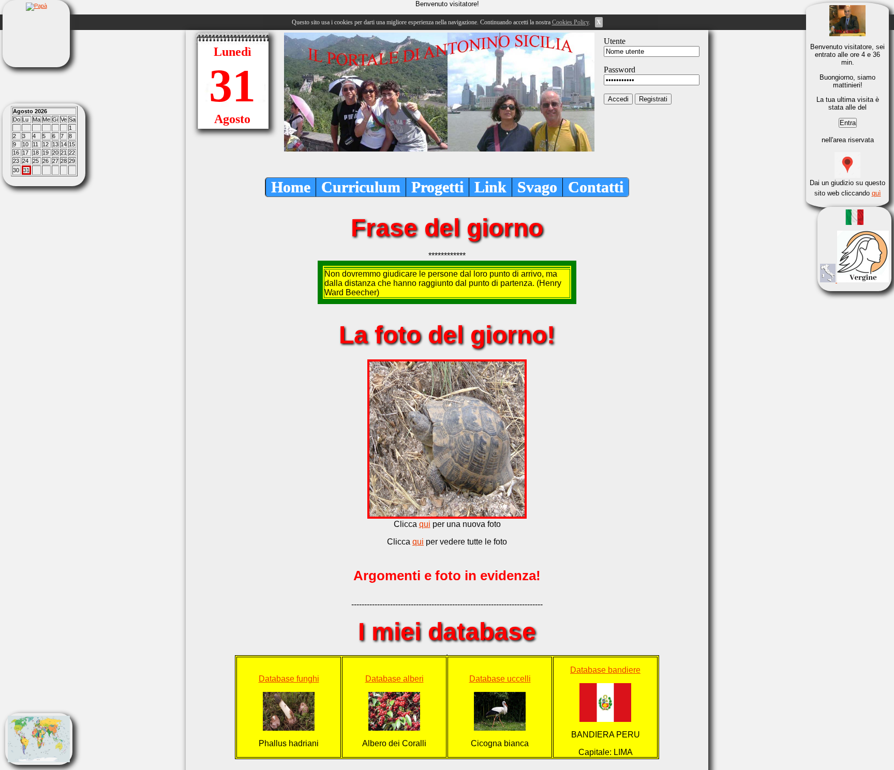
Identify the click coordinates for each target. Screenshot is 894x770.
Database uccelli (500, 678)
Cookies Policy (570, 22)
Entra (848, 123)
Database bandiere (605, 670)
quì (876, 193)
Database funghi (289, 678)
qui (424, 524)
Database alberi (394, 678)
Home (290, 186)
